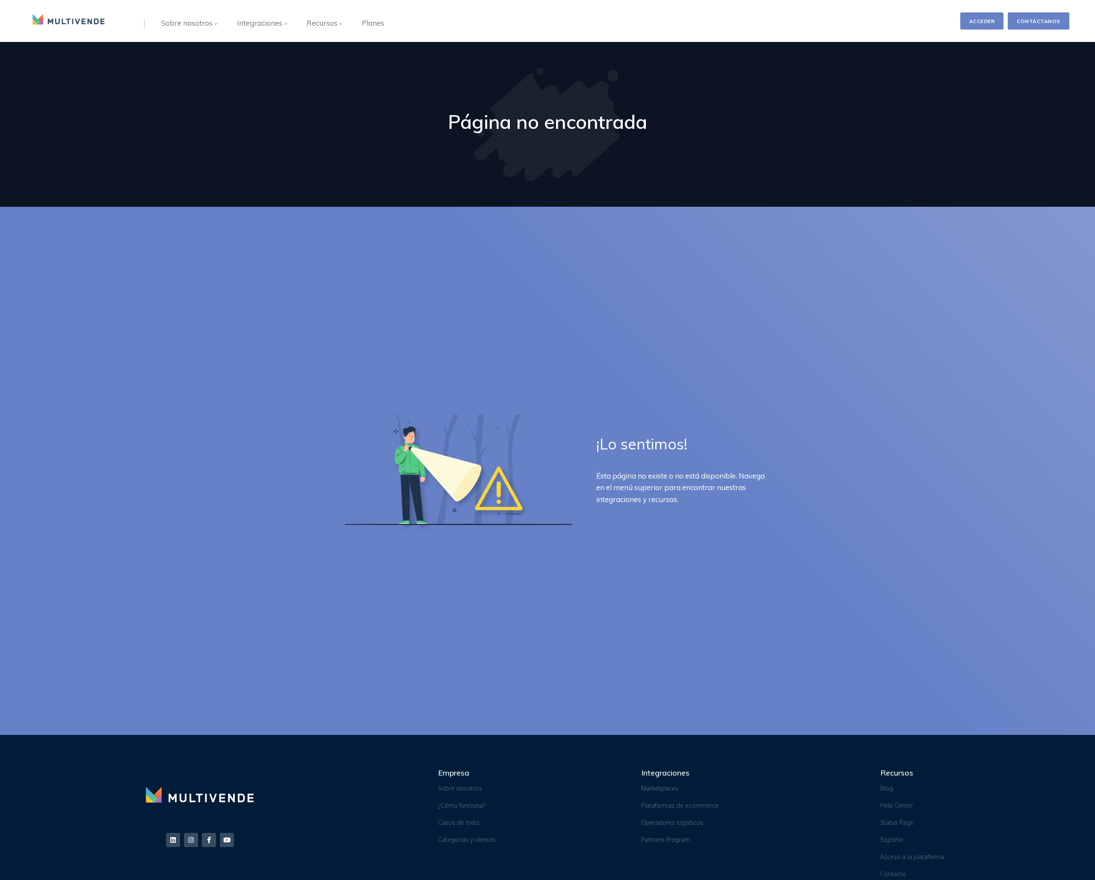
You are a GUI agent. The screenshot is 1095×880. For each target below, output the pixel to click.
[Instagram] (191, 840)
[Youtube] (227, 840)
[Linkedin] (173, 840)
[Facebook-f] (209, 840)
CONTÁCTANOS (1038, 21)
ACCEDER (982, 21)
